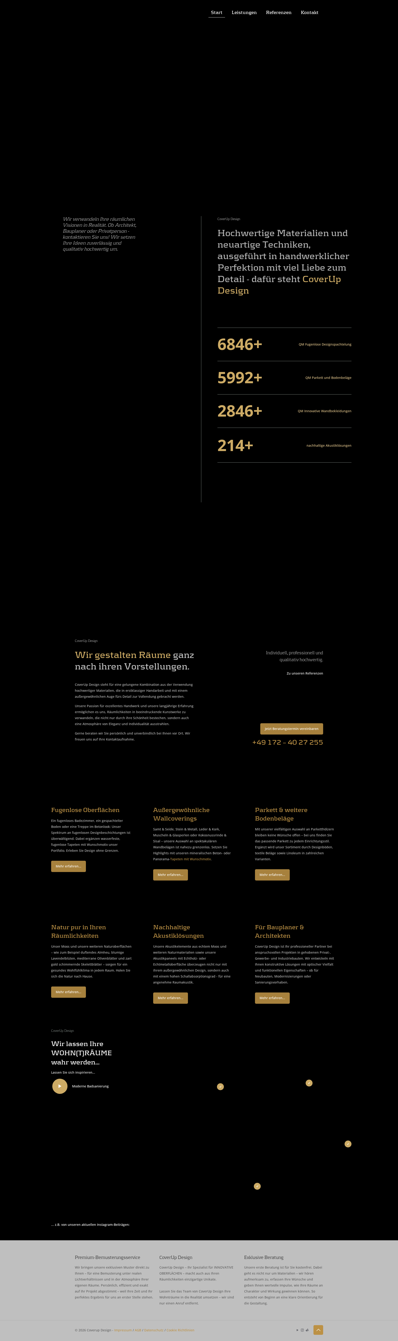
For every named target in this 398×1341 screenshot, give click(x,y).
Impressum (123, 1330)
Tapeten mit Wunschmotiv (190, 859)
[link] (61, 786)
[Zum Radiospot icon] (307, 1330)
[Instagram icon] (302, 1330)
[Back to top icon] (318, 1330)
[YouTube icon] (297, 1330)
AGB (138, 1330)
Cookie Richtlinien (180, 1330)
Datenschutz (154, 1330)
